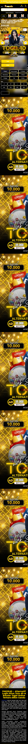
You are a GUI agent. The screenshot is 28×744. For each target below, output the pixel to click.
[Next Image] (25, 43)
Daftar (7, 65)
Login (8, 61)
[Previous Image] (2, 43)
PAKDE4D (4, 700)
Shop (2, 6)
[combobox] (12, 9)
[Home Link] (9, 6)
